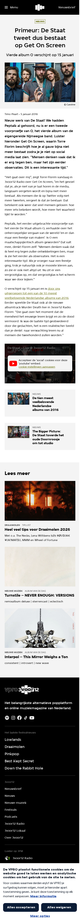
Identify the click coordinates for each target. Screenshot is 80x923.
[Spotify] (7, 717)
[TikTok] (25, 717)
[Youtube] (32, 717)
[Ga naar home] (40, 7)
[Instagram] (13, 717)
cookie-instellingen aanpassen (37, 366)
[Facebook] (19, 717)
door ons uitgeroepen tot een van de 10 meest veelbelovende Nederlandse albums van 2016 (37, 293)
